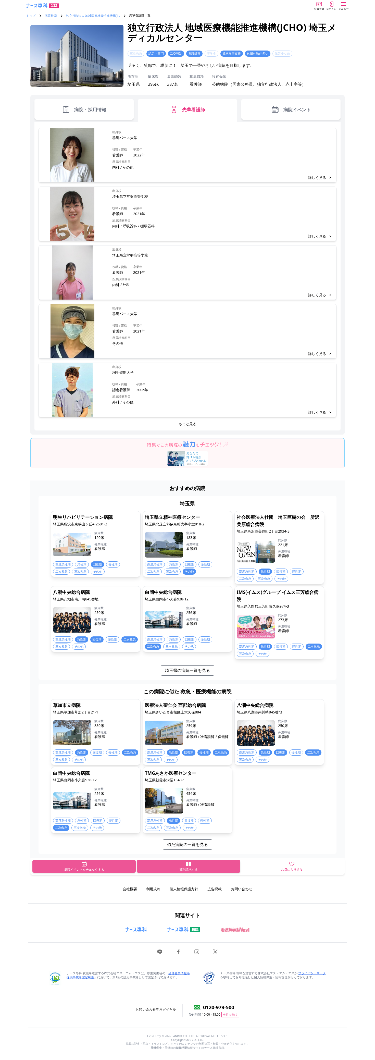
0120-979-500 (218, 1007)
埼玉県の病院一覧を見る (187, 670)
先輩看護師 (193, 109)
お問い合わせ (241, 888)
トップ (30, 16)
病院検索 (51, 16)
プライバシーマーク (312, 973)
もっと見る (187, 423)
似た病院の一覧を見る (187, 844)
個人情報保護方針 (184, 888)
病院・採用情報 (90, 109)
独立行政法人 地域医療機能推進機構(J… (93, 16)
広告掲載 (214, 888)
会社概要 (130, 888)
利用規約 (153, 888)
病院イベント (297, 109)
